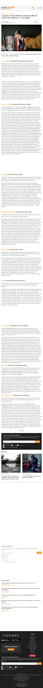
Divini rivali (5, 249)
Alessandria (12, 13)
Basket (2, 585)
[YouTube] (10, 635)
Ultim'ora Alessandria (32, 643)
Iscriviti (37, 441)
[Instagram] (12, 635)
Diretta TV (33, 651)
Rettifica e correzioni (22, 676)
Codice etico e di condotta (18, 675)
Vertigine (5, 174)
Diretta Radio (32, 650)
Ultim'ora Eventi (32, 648)
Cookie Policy (24, 673)
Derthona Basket (7, 585)
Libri (9, 13)
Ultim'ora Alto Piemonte (32, 647)
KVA (24, 686)
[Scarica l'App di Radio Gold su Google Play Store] (16, 640)
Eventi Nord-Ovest (21, 445)
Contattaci (33, 655)
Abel (3, 280)
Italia (6, 597)
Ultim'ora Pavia (33, 645)
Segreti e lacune (6, 104)
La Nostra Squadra (32, 637)
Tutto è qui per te (7, 395)
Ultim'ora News (33, 642)
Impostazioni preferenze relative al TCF (21, 678)
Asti (30, 474)
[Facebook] (4, 635)
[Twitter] (7, 635)
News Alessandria (7, 445)
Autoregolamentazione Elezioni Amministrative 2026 (21, 677)
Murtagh (4, 365)
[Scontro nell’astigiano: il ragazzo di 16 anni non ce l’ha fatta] (32, 463)
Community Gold (4, 13)
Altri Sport (3, 604)
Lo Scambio (5, 325)
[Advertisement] (21, 164)
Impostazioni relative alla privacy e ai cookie (21, 679)
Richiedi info (11, 649)
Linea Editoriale (25, 675)
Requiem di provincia (8, 212)
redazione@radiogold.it (25, 685)
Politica (2, 592)
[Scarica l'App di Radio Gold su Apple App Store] (5, 640)
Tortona (13, 585)
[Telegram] (15, 635)
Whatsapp (33, 640)
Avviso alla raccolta (21, 680)
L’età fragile (5, 61)
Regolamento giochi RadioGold (34, 675)
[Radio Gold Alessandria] (7, 7)
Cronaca (2, 474)
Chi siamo (32, 636)
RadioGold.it (24, 683)
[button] (40, 482)
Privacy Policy (15, 447)
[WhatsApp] (18, 635)
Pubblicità (33, 639)
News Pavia (14, 445)
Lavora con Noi (32, 653)
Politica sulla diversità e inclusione (7, 675)
